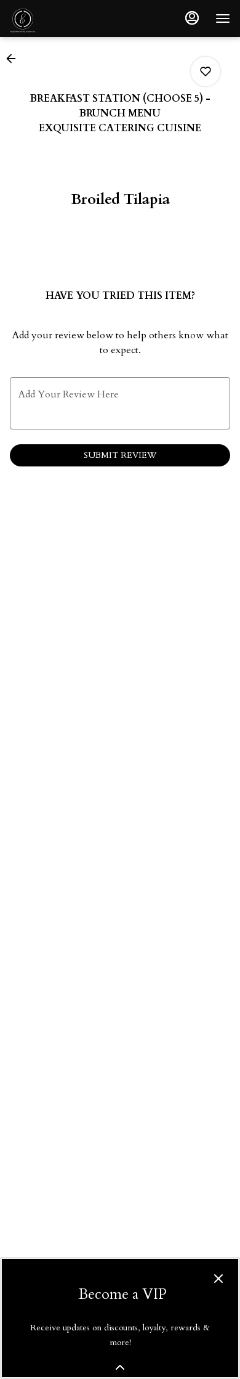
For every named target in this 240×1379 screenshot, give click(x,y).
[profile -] (192, 17)
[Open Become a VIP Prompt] (120, 1367)
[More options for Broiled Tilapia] (205, 71)
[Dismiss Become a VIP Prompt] (218, 1278)
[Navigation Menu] (222, 18)
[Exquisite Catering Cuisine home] (65, 18)
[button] (15, 58)
